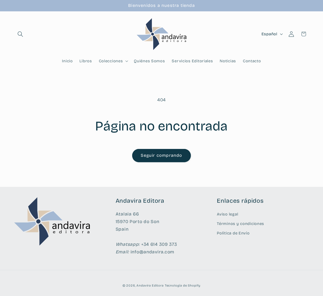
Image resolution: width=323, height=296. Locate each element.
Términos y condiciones (240, 223)
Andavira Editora (149, 285)
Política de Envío (233, 233)
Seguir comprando (161, 155)
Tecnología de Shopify (183, 285)
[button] (20, 34)
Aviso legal (227, 214)
